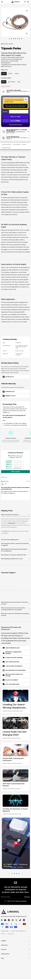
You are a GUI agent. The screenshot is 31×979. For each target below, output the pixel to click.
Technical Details (17, 144)
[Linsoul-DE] (15, 2)
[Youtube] (5, 920)
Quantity (5, 111)
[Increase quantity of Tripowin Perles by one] (26, 111)
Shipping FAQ (4, 931)
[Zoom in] (26, 33)
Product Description (6, 144)
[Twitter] (16, 920)
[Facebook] (9, 920)
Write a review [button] (15, 471)
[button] (28, 2)
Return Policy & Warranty (18, 931)
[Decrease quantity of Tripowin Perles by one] (11, 111)
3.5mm (10, 73)
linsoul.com (12, 523)
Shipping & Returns (6, 147)
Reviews (24, 144)
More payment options (15, 124)
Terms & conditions (21, 901)
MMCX (3, 82)
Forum (3, 933)
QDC (19, 82)
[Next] (22, 873)
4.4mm (17, 73)
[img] (4, 481)
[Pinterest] (1, 920)
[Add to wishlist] (26, 10)
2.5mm (4, 73)
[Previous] (8, 873)
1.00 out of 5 (19, 455)
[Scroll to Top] (28, 970)
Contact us (11, 933)
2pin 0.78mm (11, 82)
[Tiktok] (20, 920)
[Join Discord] (24, 920)
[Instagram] (13, 920)
